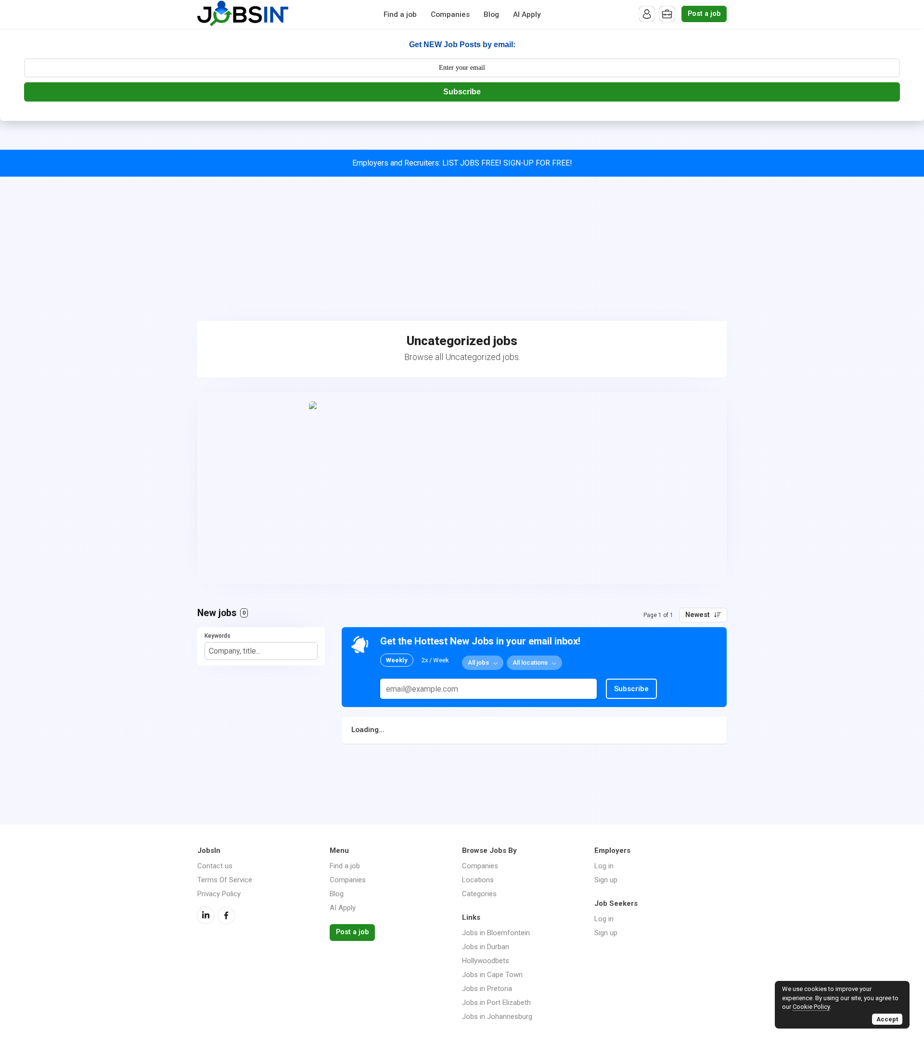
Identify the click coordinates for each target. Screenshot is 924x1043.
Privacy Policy (219, 893)
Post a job (704, 14)
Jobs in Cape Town (492, 974)
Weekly (397, 660)
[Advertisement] (462, 248)
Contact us (214, 866)
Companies (450, 14)
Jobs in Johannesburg (497, 1016)
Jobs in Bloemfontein (496, 932)
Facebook (226, 915)
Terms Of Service (224, 880)
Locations (478, 880)
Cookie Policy (811, 1006)
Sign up (605, 880)
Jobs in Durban (485, 946)
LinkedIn (205, 915)
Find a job (400, 14)
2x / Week (435, 660)
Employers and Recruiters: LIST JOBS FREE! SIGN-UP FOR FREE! (462, 162)
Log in (604, 866)
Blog (491, 14)
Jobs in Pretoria (487, 988)
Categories (479, 893)
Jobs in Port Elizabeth (496, 1002)
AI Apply (527, 14)
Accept (887, 1019)
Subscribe (462, 92)
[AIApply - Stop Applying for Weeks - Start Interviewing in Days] (462, 488)
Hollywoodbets (485, 960)
